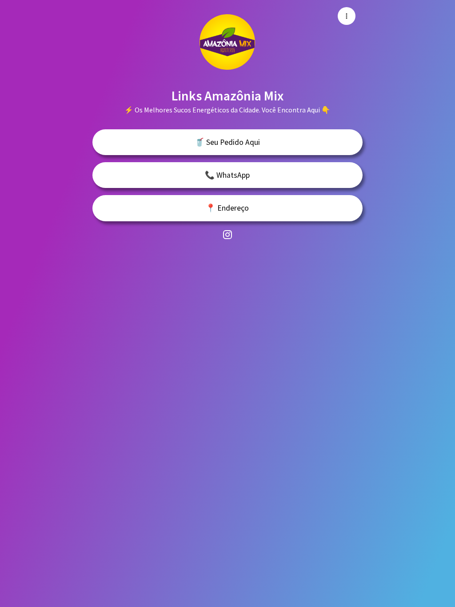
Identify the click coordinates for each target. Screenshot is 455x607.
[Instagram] (227, 234)
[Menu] (346, 16)
